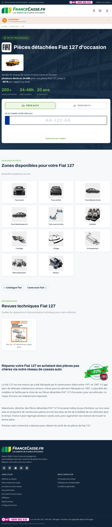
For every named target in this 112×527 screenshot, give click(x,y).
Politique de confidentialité (68, 482)
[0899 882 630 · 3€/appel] (81, 2)
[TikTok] (27, 468)
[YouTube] (15, 468)
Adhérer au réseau (103, 2)
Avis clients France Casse (11, 494)
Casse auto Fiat (36, 287)
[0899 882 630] (15, 519)
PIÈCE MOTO (84, 105)
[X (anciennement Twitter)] (9, 468)
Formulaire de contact (67, 479)
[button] (19, 192)
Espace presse (7, 501)
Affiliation (5, 497)
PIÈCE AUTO (32, 105)
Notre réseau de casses (11, 482)
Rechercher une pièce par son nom (16, 174)
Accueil (4, 26)
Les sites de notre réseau (12, 486)
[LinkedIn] (21, 468)
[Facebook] (4, 468)
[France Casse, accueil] (23, 10)
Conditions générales (66, 486)
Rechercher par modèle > (56, 138)
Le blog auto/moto (9, 505)
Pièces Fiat (14, 26)
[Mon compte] (94, 10)
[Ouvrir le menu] (107, 10)
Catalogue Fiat (13, 287)
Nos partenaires (8, 490)
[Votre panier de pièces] (100, 10)
